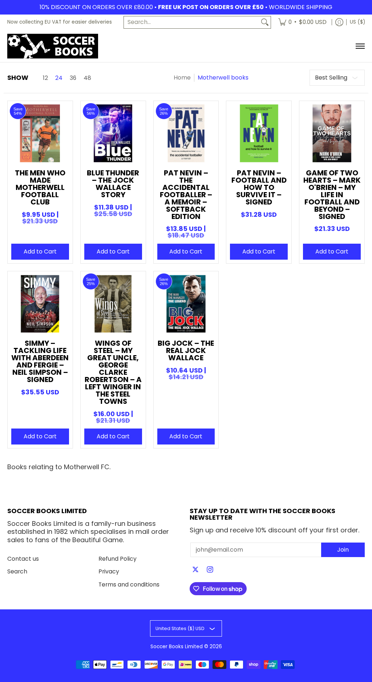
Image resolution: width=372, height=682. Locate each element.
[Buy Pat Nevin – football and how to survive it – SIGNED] (259, 133)
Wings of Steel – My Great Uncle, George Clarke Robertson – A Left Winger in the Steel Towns (113, 372)
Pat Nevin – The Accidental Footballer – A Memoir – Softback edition (186, 195)
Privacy (108, 571)
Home (182, 77)
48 (87, 78)
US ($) (357, 22)
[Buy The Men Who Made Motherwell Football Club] (40, 133)
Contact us (23, 559)
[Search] (265, 22)
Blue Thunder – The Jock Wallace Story (113, 184)
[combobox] (191, 22)
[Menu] (360, 46)
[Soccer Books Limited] (52, 46)
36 (73, 78)
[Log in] (339, 22)
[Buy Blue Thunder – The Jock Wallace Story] (113, 133)
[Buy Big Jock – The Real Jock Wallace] (186, 304)
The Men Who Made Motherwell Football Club (40, 187)
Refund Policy (117, 559)
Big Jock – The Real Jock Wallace (186, 350)
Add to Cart (40, 251)
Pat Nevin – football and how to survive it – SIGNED (259, 187)
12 (45, 78)
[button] (195, 570)
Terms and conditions (128, 584)
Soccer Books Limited (176, 646)
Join (343, 549)
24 (58, 78)
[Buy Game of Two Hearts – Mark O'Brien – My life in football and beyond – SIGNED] (332, 133)
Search (17, 571)
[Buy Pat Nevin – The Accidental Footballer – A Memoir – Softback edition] (186, 133)
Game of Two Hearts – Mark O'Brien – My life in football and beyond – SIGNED (332, 195)
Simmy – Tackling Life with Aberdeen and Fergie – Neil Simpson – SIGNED (40, 361)
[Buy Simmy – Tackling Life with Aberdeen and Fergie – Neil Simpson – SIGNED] (40, 304)
